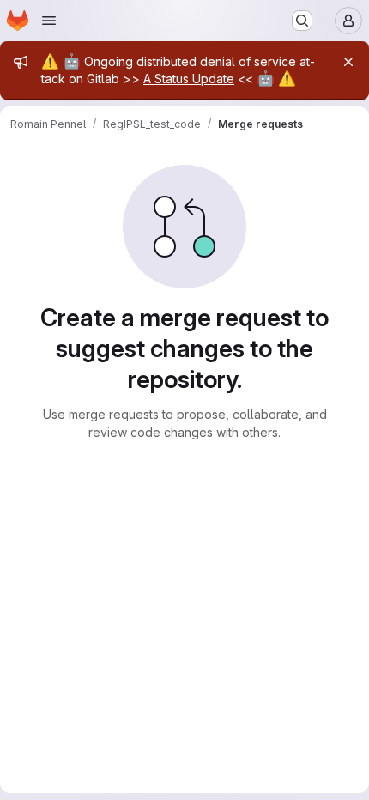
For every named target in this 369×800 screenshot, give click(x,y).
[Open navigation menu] (49, 20)
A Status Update (188, 78)
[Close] (348, 62)
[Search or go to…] (302, 20)
